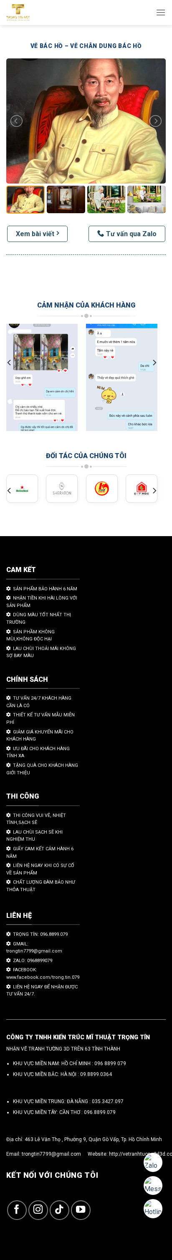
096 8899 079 (110, 1063)
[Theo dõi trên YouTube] (81, 1210)
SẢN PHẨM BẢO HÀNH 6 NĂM (45, 589)
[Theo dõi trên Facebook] (17, 1210)
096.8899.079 (100, 1112)
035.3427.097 (108, 1101)
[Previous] (9, 362)
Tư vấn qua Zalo (131, 234)
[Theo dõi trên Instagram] (38, 1210)
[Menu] (161, 12)
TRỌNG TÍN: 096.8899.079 (40, 934)
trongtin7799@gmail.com (51, 1154)
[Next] (154, 362)
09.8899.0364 (96, 1074)
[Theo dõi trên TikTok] (59, 1210)
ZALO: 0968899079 (32, 960)
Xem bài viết (35, 234)
